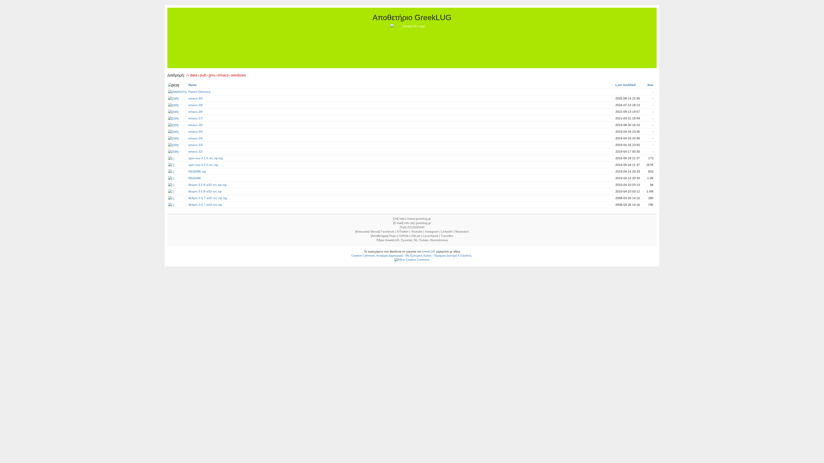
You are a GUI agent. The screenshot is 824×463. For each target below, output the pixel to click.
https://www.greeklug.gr (415, 218)
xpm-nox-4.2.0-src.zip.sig (205, 158)
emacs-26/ (195, 125)
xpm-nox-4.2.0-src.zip (203, 165)
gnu (212, 75)
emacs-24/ (195, 138)
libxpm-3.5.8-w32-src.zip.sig (207, 184)
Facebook (387, 231)
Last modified (625, 85)
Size (650, 85)
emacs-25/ (195, 131)
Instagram (432, 231)
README (194, 178)
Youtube (416, 231)
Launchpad (430, 236)
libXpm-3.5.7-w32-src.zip (205, 204)
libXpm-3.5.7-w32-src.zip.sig (207, 198)
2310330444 (415, 227)
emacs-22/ (195, 151)
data (193, 75)
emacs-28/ (195, 111)
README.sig (197, 171)
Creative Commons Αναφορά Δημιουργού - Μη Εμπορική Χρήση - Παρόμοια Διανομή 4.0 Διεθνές (411, 255)
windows (238, 75)
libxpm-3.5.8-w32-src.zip (205, 191)
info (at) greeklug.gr (417, 223)
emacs (223, 75)
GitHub (404, 236)
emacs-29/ (195, 105)
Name (192, 85)
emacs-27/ (195, 118)
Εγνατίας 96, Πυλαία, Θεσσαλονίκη (424, 240)
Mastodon (462, 231)
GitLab (415, 236)
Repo (393, 236)
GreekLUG (428, 251)
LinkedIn (447, 231)
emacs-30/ (195, 98)
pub (203, 75)
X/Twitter (403, 231)
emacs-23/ (195, 145)
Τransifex (447, 236)
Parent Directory (199, 91)
